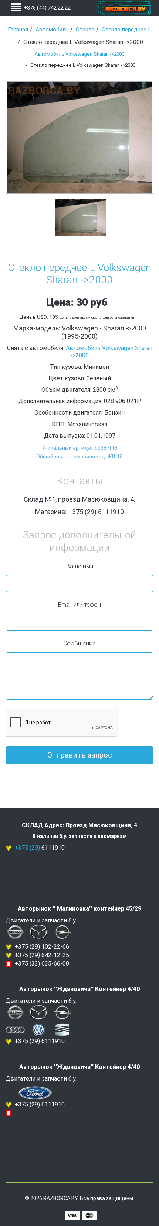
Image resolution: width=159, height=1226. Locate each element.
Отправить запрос (79, 755)
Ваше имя (79, 566)
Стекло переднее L (126, 29)
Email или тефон (79, 604)
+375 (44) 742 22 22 (47, 8)
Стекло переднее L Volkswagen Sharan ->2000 (79, 274)
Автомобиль (51, 29)
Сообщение (79, 643)
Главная (18, 29)
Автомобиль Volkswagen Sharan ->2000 (79, 54)
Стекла (85, 29)
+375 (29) (27, 847)
